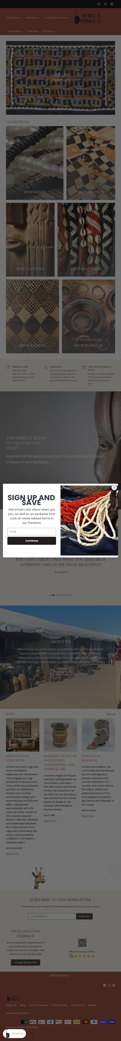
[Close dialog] (114, 487)
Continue (31, 541)
